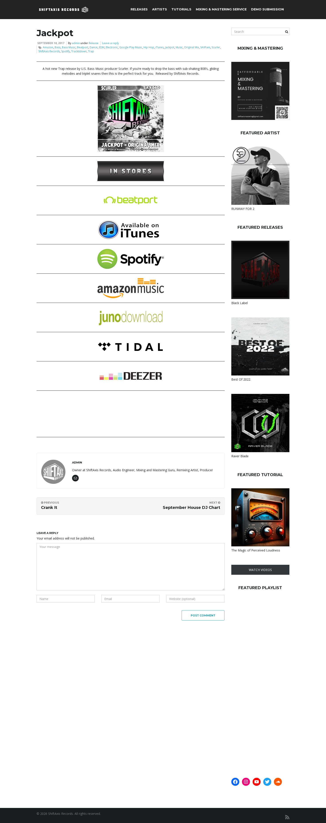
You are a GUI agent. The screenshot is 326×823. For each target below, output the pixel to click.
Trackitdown (79, 51)
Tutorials (181, 9)
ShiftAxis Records (49, 51)
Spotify (65, 51)
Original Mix (191, 47)
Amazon (48, 47)
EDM (101, 47)
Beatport (82, 47)
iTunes (159, 47)
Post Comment (203, 615)
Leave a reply (110, 43)
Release (93, 43)
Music (179, 47)
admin (76, 43)
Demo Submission (267, 9)
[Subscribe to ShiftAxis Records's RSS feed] (287, 817)
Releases (139, 9)
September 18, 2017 (50, 43)
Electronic (112, 47)
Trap (91, 51)
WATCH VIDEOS (260, 570)
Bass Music (69, 47)
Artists (159, 9)
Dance (94, 47)
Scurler (216, 47)
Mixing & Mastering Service (221, 9)
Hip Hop (148, 47)
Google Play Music (130, 47)
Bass (58, 47)
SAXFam (205, 47)
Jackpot (169, 47)
